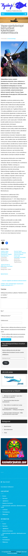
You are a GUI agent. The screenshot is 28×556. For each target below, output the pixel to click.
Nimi (2, 311)
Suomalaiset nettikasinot (7, 487)
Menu (3, 14)
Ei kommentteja (12, 38)
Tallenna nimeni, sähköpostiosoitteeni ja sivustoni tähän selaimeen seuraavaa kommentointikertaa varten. (13, 329)
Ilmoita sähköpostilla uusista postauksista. (13, 337)
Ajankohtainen (4, 274)
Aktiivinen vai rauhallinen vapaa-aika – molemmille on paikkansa (12, 396)
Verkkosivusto (4, 320)
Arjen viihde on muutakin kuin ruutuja (13, 405)
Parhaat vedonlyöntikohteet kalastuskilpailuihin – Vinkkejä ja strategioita (13, 409)
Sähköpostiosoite (6, 315)
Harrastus (4, 498)
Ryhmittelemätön (8, 429)
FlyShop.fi (13, 551)
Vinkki (5, 432)
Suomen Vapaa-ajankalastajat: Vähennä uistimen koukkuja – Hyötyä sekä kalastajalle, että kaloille (20, 254)
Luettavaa (4, 509)
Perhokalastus (6, 512)
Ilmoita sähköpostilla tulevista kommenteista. (13, 334)
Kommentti (4, 297)
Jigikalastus (5, 501)
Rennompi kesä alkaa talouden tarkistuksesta (10, 401)
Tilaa (5, 363)
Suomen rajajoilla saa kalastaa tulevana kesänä (13, 280)
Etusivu (4, 496)
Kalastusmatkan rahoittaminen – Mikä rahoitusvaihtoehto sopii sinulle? (12, 413)
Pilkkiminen (5, 514)
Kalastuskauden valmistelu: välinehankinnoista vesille (13, 506)
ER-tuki (19, 553)
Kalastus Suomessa (7, 503)
